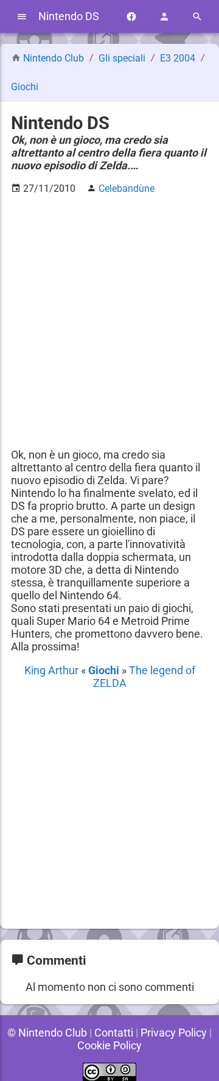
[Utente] (164, 16)
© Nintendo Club (47, 1032)
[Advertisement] (109, 314)
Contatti (113, 1032)
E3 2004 (179, 58)
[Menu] (21, 16)
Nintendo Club (53, 58)
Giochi (24, 87)
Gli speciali (123, 58)
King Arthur (52, 670)
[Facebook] (131, 16)
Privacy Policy (174, 1032)
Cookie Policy (109, 1045)
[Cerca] (197, 16)
